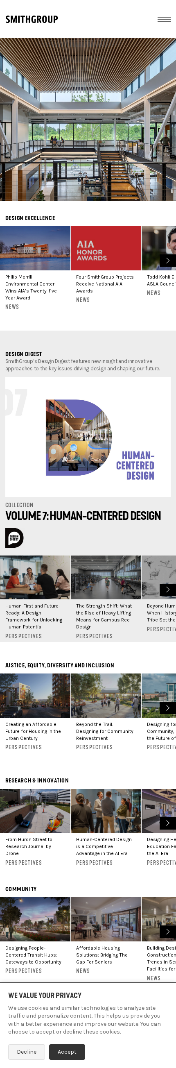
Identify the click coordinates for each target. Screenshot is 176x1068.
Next (167, 259)
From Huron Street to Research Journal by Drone (28, 846)
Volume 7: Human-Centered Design (83, 516)
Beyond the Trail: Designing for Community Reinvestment (104, 731)
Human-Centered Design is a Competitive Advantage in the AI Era (104, 846)
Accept (67, 1051)
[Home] (31, 19)
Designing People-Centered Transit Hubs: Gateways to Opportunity (33, 955)
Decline (26, 1051)
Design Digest (23, 354)
